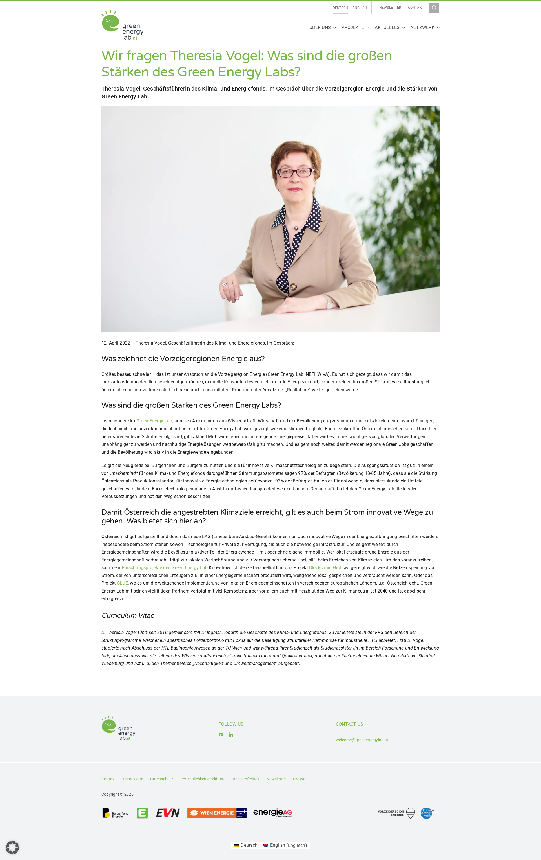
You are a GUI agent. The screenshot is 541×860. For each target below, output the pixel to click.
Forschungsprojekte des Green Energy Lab (165, 567)
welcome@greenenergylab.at (362, 740)
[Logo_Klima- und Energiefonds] (427, 809)
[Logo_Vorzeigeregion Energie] (396, 809)
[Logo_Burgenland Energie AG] (115, 809)
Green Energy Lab (154, 421)
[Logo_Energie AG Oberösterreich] (273, 809)
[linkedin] (231, 734)
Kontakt (416, 8)
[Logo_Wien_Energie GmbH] (217, 809)
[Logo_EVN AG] (168, 809)
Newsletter (390, 8)
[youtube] (221, 734)
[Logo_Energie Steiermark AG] (142, 809)
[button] (12, 847)
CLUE (122, 583)
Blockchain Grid (325, 567)
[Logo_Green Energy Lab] (122, 12)
